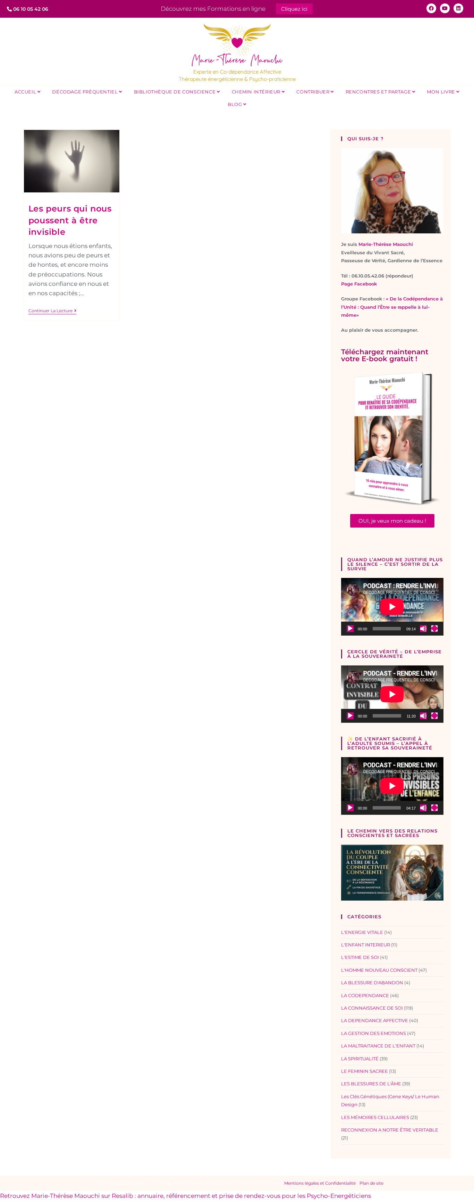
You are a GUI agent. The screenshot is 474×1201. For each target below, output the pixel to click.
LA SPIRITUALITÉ (360, 1058)
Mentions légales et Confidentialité (320, 1183)
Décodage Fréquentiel (85, 91)
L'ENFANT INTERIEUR (365, 944)
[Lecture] (350, 628)
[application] (392, 606)
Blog (235, 104)
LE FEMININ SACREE (364, 1071)
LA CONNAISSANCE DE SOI (372, 1008)
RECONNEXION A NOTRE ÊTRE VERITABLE (389, 1130)
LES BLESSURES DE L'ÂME (371, 1083)
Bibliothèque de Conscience (175, 91)
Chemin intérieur (257, 91)
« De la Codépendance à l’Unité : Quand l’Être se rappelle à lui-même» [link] (392, 307)
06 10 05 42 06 (30, 9)
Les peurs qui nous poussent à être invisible (70, 220)
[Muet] (423, 628)
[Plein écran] (434, 628)
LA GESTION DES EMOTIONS (373, 1033)
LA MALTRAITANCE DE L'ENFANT (378, 1046)
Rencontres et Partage (379, 91)
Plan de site (371, 1183)
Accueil (26, 91)
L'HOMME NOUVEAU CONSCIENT (379, 970)
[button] (392, 521)
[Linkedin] (458, 8)
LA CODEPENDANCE (365, 995)
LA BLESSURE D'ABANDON (372, 982)
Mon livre (441, 91)
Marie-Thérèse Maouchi (385, 244)
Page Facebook (359, 284)
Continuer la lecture (52, 310)
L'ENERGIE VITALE (362, 932)
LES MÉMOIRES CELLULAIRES (375, 1117)
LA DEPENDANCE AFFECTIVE (374, 1020)
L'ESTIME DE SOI (360, 957)
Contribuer (313, 91)
